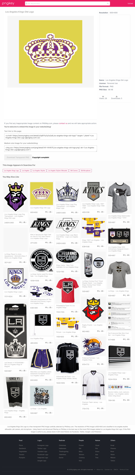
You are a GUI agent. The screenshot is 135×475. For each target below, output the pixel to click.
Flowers (113, 448)
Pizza (21, 445)
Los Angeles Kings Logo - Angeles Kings (117, 374)
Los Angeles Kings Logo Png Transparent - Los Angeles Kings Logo (66, 206)
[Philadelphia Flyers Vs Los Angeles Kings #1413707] (67, 290)
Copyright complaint (40, 157)
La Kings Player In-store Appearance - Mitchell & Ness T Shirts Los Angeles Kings (15, 256)
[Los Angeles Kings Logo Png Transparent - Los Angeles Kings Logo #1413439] (67, 191)
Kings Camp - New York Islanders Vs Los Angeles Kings (67, 266)
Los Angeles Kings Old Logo (40, 208)
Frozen (81, 445)
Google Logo (41, 461)
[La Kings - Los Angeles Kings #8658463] (119, 274)
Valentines (62, 454)
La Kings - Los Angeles (38, 408)
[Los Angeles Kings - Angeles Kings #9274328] (15, 392)
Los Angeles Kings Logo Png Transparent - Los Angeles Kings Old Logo (14, 216)
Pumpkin (22, 457)
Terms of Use (124, 469)
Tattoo (113, 461)
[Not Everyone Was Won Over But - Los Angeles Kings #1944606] (119, 316)
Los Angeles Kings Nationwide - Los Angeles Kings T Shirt (119, 217)
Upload (130, 3)
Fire (96, 448)
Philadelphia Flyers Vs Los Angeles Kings (65, 306)
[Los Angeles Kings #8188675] (41, 324)
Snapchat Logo (42, 457)
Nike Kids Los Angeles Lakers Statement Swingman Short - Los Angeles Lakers (40, 373)
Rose (112, 451)
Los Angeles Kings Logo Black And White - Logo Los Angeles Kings (67, 237)
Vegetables (23, 451)
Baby (80, 451)
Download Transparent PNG (18, 157)
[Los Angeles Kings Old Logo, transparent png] (50, 52)
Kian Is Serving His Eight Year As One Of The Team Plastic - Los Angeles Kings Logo (40, 236)
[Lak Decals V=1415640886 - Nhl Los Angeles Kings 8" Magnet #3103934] (15, 331)
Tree (96, 457)
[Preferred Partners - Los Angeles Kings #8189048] (93, 346)
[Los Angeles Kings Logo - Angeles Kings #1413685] (119, 358)
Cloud (97, 445)
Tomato (21, 454)
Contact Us (108, 469)
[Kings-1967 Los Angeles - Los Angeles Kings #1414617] (93, 227)
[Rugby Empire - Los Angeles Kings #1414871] (93, 309)
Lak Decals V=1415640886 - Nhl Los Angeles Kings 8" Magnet (14, 364)
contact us (63, 123)
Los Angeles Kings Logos (13, 292)
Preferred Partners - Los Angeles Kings (90, 359)
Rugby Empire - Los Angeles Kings (92, 326)
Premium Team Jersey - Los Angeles (92, 403)
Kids (80, 461)
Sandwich (22, 448)
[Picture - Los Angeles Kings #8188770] (67, 323)
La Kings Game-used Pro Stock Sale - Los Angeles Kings (41, 275)
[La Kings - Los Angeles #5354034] (41, 396)
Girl (80, 448)
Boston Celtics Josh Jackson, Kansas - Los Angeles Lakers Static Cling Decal (118, 394)
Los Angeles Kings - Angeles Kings (14, 411)
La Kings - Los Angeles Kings (118, 291)
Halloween (62, 448)
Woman (81, 454)
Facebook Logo (42, 454)
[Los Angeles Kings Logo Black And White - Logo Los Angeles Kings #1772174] (67, 225)
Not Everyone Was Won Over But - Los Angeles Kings (118, 334)
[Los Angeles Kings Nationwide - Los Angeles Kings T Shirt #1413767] (119, 197)
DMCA (116, 469)
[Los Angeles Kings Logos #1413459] (15, 279)
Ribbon (113, 457)
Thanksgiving (63, 451)
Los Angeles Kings (36, 338)
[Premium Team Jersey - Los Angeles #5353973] (93, 384)
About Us (100, 469)
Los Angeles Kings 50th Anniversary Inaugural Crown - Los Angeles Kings (119, 249)
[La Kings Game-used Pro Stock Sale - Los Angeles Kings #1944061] (41, 260)
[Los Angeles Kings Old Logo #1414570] (41, 193)
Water (113, 454)
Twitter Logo (41, 448)
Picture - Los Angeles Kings (66, 332)
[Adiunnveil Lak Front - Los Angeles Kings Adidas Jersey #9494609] (67, 358)
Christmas (62, 445)
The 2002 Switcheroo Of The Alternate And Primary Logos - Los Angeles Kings (41, 301)
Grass (97, 451)
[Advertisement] (51, 103)
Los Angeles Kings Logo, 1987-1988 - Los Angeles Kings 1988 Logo (93, 206)
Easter (61, 457)
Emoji (112, 445)
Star (96, 454)
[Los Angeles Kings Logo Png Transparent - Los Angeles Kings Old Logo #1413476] (15, 196)
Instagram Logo (42, 445)
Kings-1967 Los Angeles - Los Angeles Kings (93, 241)
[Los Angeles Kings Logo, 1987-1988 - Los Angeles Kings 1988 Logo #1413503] (93, 191)
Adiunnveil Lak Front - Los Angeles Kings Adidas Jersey (66, 377)
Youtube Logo (42, 451)
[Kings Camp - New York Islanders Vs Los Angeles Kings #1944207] (67, 255)
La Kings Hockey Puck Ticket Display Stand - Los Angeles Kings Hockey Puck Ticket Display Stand (92, 284)
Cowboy (82, 457)
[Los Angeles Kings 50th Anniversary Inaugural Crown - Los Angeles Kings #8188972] (119, 236)
